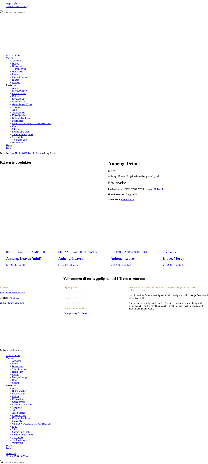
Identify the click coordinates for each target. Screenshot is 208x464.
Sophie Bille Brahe (21, 131)
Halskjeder (17, 71)
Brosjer (15, 63)
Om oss (10, 3)
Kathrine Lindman (21, 118)
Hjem (12, 153)
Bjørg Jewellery (19, 90)
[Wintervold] (76, 50)
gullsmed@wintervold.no (12, 303)
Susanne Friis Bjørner (22, 134)
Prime (38, 153)
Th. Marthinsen (19, 140)
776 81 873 (14, 297)
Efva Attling (18, 99)
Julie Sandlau (18, 112)
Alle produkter (13, 55)
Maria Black (18, 120)
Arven (15, 88)
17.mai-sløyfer (19, 69)
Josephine (17, 107)
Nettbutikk (20, 153)
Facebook (82, 313)
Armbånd (16, 60)
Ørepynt (16, 82)
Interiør (15, 74)
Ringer (15, 79)
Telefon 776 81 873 (16, 6)
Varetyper (10, 58)
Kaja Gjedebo (19, 115)
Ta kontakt (20, 265)
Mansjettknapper (20, 77)
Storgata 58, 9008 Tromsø (12, 292)
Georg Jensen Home (22, 104)
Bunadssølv (17, 66)
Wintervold (17, 142)
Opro (14, 126)
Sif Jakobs (17, 129)
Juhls (14, 110)
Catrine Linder (19, 93)
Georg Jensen (18, 101)
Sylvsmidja (17, 137)
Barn (8, 148)
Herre (9, 145)
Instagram (69, 313)
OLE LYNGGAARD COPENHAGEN (31, 123)
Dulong (15, 96)
